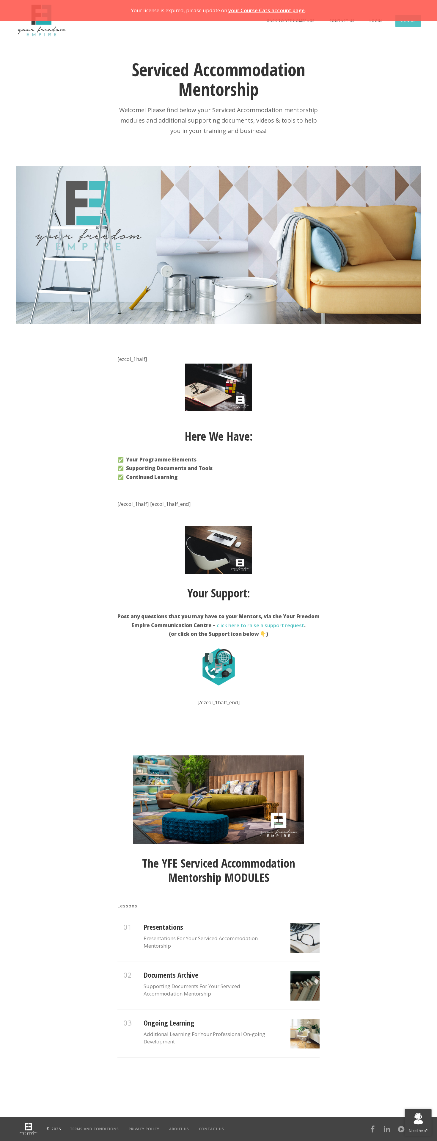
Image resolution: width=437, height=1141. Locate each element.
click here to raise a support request (260, 625)
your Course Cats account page (266, 10)
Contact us (342, 20)
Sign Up (408, 21)
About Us (179, 1128)
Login (376, 20)
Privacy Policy (144, 1128)
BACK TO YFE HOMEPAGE (291, 20)
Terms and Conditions (94, 1128)
